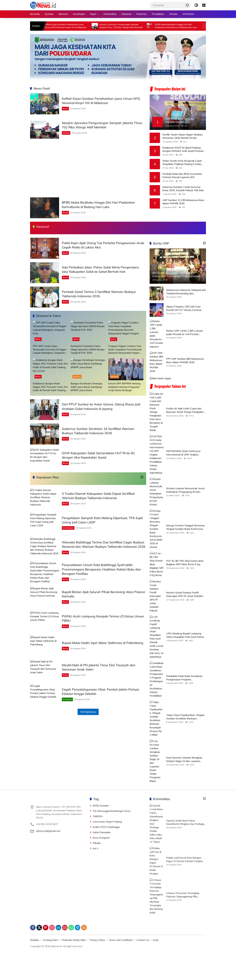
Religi (65, 675)
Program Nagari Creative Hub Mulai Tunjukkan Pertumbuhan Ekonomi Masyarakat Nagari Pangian (125, 349)
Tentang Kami (50, 940)
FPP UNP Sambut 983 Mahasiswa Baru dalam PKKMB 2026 (185, 360)
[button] (187, 5)
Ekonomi (77, 376)
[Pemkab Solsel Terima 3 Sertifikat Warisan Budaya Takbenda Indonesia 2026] (44, 297)
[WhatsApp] (71, 927)
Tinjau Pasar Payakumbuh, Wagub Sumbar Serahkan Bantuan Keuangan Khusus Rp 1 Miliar (185, 716)
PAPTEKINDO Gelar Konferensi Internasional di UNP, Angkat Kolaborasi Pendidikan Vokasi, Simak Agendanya (183, 453)
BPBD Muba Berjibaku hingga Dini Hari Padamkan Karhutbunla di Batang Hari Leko (151, 26)
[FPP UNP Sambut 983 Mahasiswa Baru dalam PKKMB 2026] (156, 362)
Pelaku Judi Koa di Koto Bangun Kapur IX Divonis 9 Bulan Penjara (184, 859)
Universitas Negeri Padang (107, 821)
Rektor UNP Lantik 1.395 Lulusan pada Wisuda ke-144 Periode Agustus (184, 332)
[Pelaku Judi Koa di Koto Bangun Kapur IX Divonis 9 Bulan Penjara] (156, 860)
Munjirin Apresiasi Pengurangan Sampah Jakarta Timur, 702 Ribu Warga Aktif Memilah (95, 26)
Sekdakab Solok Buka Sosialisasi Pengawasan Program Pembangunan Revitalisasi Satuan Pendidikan (185, 678)
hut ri (95, 848)
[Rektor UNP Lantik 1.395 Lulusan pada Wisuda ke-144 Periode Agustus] (156, 334)
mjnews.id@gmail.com (48, 831)
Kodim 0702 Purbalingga (106, 827)
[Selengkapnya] (141, 477)
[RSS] (84, 927)
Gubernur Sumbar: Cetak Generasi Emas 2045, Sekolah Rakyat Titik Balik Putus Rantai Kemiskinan (183, 188)
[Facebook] (33, 927)
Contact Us (142, 940)
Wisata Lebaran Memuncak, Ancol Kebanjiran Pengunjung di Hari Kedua (185, 490)
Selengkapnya (88, 711)
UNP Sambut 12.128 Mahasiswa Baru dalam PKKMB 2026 (183, 201)
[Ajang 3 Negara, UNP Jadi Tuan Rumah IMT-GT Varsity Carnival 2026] (156, 310)
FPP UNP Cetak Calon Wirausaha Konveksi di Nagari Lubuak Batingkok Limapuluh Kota (49, 349)
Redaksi (34, 940)
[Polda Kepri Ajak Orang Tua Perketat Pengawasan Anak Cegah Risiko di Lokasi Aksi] (180, 26)
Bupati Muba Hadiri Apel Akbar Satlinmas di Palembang (102, 643)
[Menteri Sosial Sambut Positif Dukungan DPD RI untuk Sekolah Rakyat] (156, 596)
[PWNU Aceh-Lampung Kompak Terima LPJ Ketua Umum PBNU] (44, 621)
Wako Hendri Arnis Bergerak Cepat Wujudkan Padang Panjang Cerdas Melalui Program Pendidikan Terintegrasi (182, 162)
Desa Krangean (101, 837)
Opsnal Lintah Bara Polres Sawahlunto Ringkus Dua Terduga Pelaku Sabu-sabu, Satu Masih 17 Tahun (185, 822)
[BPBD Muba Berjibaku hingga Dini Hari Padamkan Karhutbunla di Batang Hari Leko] (125, 26)
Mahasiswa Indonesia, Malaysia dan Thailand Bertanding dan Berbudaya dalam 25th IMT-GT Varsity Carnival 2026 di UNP (186, 292)
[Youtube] (65, 927)
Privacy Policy (97, 940)
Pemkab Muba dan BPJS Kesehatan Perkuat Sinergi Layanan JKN (182, 175)
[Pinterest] (45, 927)
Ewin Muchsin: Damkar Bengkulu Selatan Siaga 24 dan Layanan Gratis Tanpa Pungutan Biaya (184, 759)
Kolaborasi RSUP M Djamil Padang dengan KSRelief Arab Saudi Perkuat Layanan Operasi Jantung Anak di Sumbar (182, 149)
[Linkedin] (58, 927)
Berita (65, 108)
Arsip (155, 940)
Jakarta (66, 133)
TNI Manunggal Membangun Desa (111, 811)
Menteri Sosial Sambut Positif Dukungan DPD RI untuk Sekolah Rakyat (184, 594)
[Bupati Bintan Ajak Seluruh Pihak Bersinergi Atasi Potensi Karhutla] (44, 597)
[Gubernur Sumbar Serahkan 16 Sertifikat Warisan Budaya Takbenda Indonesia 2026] (44, 434)
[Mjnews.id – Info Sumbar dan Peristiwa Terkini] (43, 5)
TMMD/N (97, 816)
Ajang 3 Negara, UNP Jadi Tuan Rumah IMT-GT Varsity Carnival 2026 (183, 308)
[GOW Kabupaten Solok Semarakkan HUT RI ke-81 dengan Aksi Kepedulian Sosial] (44, 458)
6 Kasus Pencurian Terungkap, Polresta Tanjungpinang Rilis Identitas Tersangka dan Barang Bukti (184, 895)
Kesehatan (67, 699)
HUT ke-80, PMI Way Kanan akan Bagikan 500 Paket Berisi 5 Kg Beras (185, 562)
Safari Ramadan (102, 832)
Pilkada (97, 843)
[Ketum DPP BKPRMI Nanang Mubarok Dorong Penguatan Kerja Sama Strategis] (125, 369)
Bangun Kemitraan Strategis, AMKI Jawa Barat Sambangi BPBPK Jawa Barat (87, 387)
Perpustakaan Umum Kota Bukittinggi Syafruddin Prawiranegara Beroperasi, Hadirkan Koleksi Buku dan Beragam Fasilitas (101, 569)
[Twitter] (39, 927)
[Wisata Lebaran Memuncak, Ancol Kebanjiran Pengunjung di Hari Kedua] (156, 491)
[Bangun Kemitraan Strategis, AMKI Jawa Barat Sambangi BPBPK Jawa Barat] (88, 369)
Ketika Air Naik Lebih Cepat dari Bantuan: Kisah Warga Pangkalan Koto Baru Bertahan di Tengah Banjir (185, 410)
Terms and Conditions (121, 940)
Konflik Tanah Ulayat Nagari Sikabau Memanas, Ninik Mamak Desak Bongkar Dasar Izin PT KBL (182, 136)
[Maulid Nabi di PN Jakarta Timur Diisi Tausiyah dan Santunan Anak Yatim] (44, 670)
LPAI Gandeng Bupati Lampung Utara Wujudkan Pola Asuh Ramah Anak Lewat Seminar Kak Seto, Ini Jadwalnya (185, 635)
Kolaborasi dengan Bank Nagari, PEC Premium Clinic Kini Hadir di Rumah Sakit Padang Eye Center (50, 387)
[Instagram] (52, 927)
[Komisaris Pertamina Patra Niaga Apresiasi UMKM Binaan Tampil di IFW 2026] (88, 332)
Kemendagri (68, 528)
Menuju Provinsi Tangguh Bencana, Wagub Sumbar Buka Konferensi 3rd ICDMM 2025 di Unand (185, 527)
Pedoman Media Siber (74, 940)
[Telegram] (77, 927)
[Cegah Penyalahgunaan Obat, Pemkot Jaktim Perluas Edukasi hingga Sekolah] (44, 694)
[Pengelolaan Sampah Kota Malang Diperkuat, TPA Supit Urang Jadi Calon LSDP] (44, 523)
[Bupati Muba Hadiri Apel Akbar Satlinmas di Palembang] (44, 646)
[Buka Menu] (204, 5)
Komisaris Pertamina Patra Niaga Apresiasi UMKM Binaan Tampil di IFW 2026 (88, 349)
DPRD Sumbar (101, 805)
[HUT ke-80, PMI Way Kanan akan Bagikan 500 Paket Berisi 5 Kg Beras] (156, 564)
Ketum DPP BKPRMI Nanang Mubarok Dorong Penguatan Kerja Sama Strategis (124, 387)
